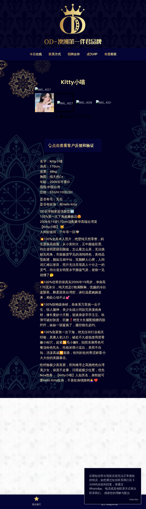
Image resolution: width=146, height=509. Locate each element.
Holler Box (133, 500)
